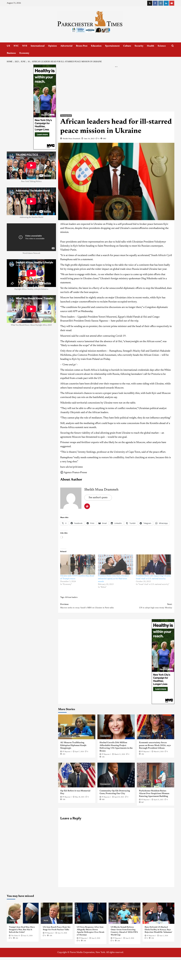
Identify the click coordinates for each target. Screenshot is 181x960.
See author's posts (98, 497)
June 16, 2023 (89, 139)
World (46, 920)
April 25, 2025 (158, 799)
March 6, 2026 (159, 751)
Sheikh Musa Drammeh (71, 139)
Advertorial (66, 46)
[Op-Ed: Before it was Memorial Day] (76, 775)
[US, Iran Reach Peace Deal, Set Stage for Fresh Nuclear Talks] (57, 913)
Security (139, 46)
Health (150, 46)
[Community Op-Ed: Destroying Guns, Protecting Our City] (116, 775)
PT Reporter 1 (67, 751)
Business (11, 53)
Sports (114, 920)
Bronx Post (81, 46)
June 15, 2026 (28, 935)
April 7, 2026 (79, 751)
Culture (127, 46)
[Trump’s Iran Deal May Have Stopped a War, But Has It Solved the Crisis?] (23, 913)
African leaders (71, 597)
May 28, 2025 (79, 797)
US (8, 46)
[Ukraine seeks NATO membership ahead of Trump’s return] (77, 564)
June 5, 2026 (164, 935)
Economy (24, 53)
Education (96, 46)
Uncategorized (66, 115)
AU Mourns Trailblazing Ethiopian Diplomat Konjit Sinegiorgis (73, 745)
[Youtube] (171, 3)
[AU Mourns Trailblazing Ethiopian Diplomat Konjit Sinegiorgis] (76, 726)
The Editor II (15, 935)
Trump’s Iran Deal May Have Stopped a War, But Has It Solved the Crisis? (22, 929)
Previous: (87, 606)
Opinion (52, 46)
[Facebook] (155, 3)
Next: (155, 606)
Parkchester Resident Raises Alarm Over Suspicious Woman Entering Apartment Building (154, 793)
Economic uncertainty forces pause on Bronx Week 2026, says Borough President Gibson (155, 745)
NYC (16, 46)
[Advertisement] (116, 90)
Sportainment (112, 46)
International (38, 46)
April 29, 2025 (119, 797)
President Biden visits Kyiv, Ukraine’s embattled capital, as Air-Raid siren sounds (113, 579)
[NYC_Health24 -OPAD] (163, 661)
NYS (24, 46)
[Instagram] (160, 3)
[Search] (172, 45)
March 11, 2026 (119, 754)
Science (162, 46)
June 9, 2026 (96, 938)
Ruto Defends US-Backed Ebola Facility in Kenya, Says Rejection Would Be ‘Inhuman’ (158, 929)
